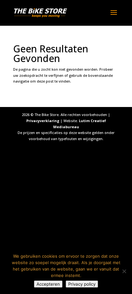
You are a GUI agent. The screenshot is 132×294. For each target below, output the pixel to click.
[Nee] (124, 271)
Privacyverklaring (42, 120)
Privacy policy (81, 284)
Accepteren (48, 284)
